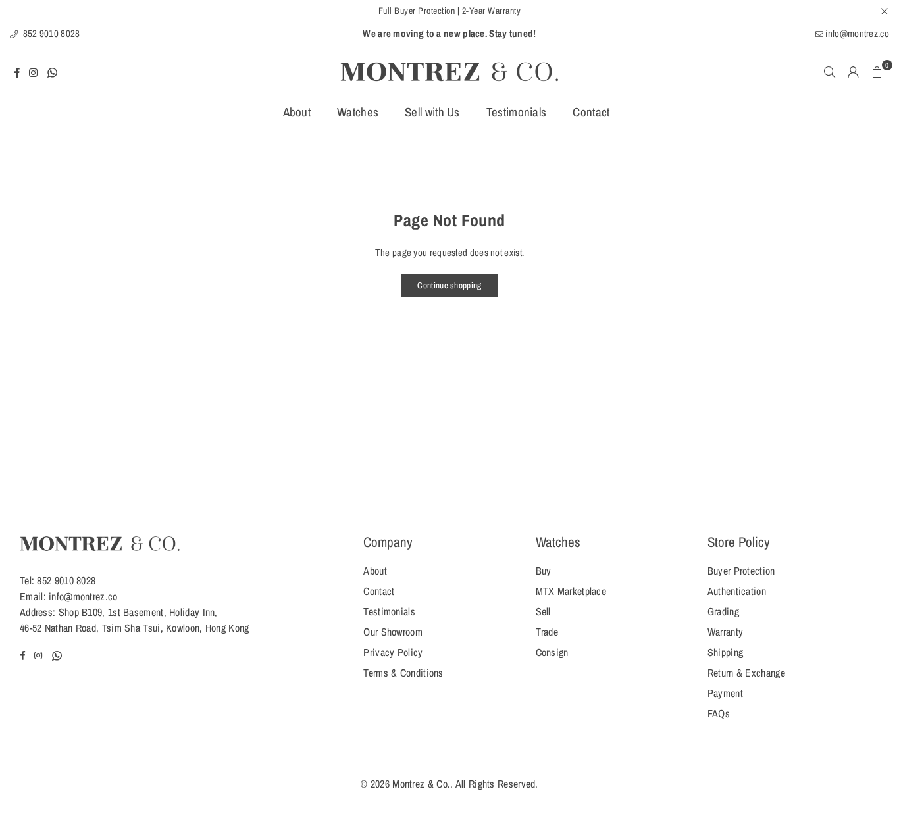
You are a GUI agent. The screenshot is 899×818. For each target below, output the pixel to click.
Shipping (725, 652)
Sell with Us (432, 111)
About (297, 111)
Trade (547, 632)
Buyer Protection (741, 570)
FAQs (718, 713)
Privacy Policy (393, 652)
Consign (552, 652)
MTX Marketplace (571, 591)
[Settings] (853, 72)
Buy (544, 570)
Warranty (725, 632)
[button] (877, 72)
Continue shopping (449, 285)
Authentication (736, 591)
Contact (591, 111)
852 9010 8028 (50, 33)
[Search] (830, 72)
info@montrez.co (856, 33)
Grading (723, 611)
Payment (725, 693)
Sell (543, 611)
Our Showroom (393, 632)
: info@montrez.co (80, 596)
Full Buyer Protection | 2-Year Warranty (449, 10)
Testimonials (516, 111)
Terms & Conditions (403, 672)
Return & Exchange (746, 672)
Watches (357, 111)
